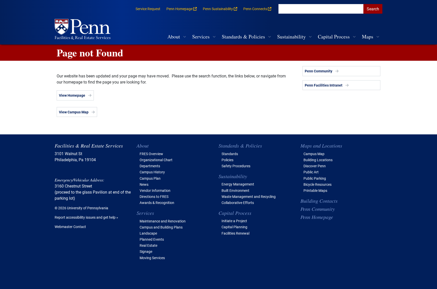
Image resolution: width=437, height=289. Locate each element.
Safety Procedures (236, 165)
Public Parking (314, 178)
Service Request (148, 8)
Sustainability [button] (291, 36)
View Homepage (72, 95)
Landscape (148, 233)
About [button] (173, 36)
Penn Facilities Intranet (323, 85)
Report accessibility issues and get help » (86, 217)
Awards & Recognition (157, 202)
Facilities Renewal (235, 233)
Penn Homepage (316, 217)
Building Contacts (319, 200)
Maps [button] (367, 36)
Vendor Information (155, 190)
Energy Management (238, 184)
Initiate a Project (234, 220)
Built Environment (235, 190)
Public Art (311, 172)
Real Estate (148, 245)
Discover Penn (314, 165)
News (144, 184)
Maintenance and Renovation (163, 221)
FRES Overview (151, 153)
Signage (146, 251)
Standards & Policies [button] (243, 36)
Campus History (152, 172)
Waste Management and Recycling (249, 196)
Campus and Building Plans (161, 227)
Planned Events (152, 239)
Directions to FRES (154, 196)
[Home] (85, 29)
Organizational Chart (156, 159)
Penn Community (318, 71)
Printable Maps (315, 190)
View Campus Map (74, 112)
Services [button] (201, 36)
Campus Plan (150, 178)
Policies (227, 159)
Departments (150, 165)
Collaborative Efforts (238, 202)
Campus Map (313, 153)
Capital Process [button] (334, 36)
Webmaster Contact (70, 226)
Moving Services (152, 257)
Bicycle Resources (317, 184)
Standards (230, 153)
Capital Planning (234, 226)
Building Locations (318, 159)
